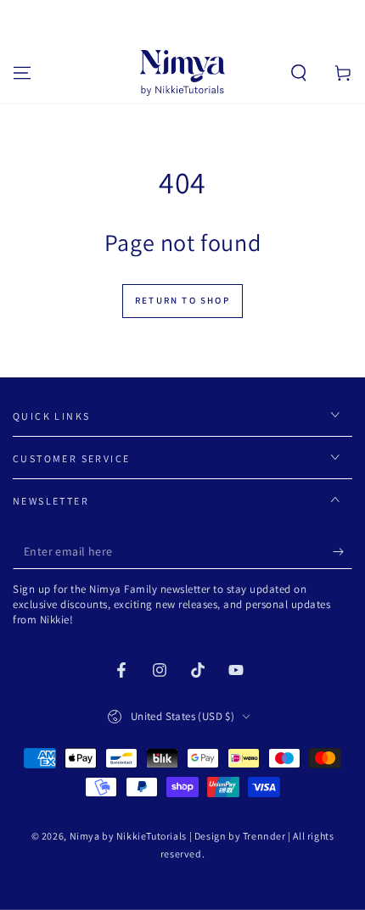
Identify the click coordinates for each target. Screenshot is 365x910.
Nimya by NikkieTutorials (128, 835)
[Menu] (22, 73)
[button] (299, 73)
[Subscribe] (342, 552)
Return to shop (182, 300)
